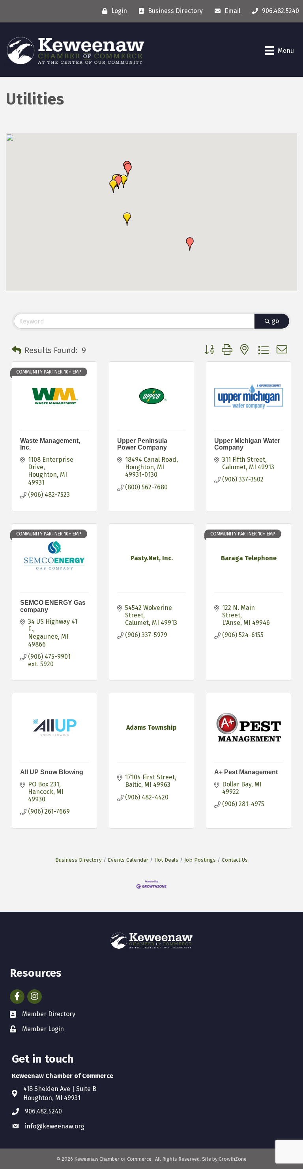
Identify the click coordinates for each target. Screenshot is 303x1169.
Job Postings (200, 860)
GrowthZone (233, 1159)
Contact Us (235, 860)
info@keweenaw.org (54, 1126)
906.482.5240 (43, 1111)
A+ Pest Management (246, 772)
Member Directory (48, 1014)
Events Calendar (128, 860)
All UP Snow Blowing (51, 772)
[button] (128, 170)
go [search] (275, 321)
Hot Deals (166, 860)
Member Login (43, 1029)
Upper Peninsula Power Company (142, 444)
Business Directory (78, 860)
